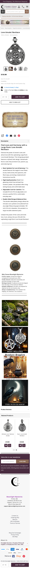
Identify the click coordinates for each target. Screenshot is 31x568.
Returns (15, 519)
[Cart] (27, 7)
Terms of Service (15, 523)
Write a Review (5, 35)
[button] (15, 313)
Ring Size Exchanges (15, 533)
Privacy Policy (15, 535)
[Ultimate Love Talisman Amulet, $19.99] (8, 426)
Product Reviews (6, 409)
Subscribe (22, 461)
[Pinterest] (19, 136)
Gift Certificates (14, 521)
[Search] (27, 12)
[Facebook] (7, 136)
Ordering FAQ (15, 517)
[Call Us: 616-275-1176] (23, 7)
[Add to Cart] (6, 445)
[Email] (11, 136)
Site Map (15, 536)
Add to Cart (20, 97)
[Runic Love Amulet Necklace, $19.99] (22, 426)
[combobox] (15, 12)
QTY (3, 565)
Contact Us (15, 516)
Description (4, 141)
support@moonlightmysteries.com (14, 506)
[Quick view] (9, 445)
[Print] (15, 136)
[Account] (19, 7)
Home (2, 28)
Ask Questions (13, 35)
